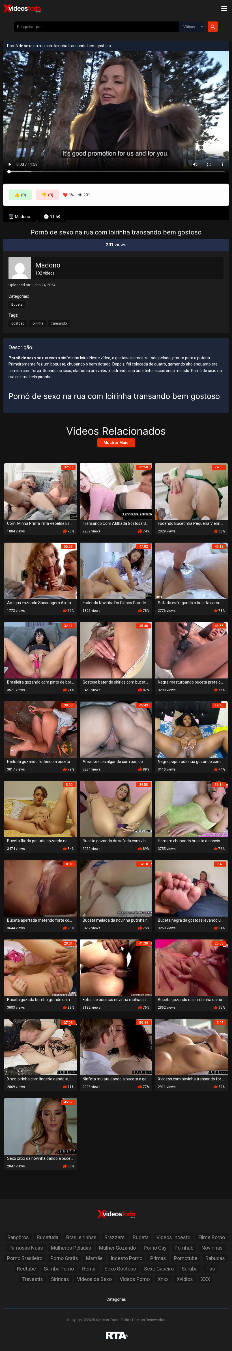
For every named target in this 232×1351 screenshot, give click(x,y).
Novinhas (212, 1248)
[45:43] (116, 729)
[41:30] (116, 967)
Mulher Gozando (117, 1248)
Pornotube (185, 1258)
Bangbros (18, 1237)
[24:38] (191, 491)
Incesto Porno (126, 1258)
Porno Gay (155, 1248)
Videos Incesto (173, 1237)
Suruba (189, 1269)
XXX (205, 1279)
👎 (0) (47, 194)
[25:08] (191, 967)
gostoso (17, 323)
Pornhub (184, 1248)
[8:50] (40, 808)
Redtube (26, 1269)
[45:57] (40, 1126)
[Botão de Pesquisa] (213, 26)
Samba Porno (59, 1269)
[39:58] (116, 808)
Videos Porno (135, 1279)
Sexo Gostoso (120, 1269)
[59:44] (116, 1046)
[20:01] (40, 967)
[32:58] (116, 491)
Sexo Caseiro (159, 1269)
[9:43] (191, 888)
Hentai (89, 1269)
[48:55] (191, 649)
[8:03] (191, 1046)
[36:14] (191, 808)
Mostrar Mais (116, 442)
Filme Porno (211, 1237)
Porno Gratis (64, 1258)
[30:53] (40, 729)
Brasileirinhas (81, 1237)
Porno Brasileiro (24, 1258)
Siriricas (60, 1279)
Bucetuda (47, 1237)
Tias (210, 1269)
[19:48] (191, 729)
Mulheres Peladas (71, 1248)
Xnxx (163, 1279)
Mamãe (94, 1258)
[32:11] (40, 649)
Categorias (116, 1299)
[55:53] (40, 570)
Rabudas (215, 1258)
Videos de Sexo (94, 1279)
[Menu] (224, 8)
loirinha (37, 323)
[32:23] (40, 491)
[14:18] (116, 888)
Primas (158, 1258)
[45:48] (116, 649)
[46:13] (191, 570)
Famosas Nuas (26, 1248)
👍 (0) (20, 194)
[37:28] (40, 1046)
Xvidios (185, 1279)
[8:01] (40, 888)
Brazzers (114, 1237)
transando (59, 323)
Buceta (17, 304)
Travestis (32, 1279)
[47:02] (116, 570)
